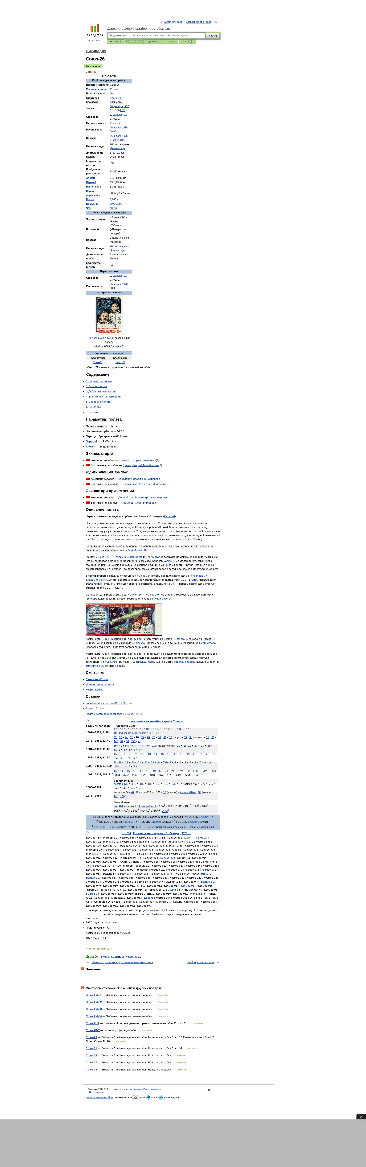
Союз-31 (91, 1048)
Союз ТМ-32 (94, 1002)
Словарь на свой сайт (198, 22)
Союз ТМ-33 (94, 1009)
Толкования (133, 41)
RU (215, 22)
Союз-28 (91, 1037)
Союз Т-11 (92, 1023)
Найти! (213, 35)
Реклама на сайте (152, 1089)
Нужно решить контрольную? (121, 956)
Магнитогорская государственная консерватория (122, 962)
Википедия (115, 41)
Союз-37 (91, 1062)
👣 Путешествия (97, 1092)
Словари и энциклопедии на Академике (138, 29)
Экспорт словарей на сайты (99, 1097)
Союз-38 (91, 1069)
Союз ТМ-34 (94, 1016)
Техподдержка (135, 1089)
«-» (106, 703)
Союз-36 (91, 1055)
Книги (169, 41)
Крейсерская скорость (200, 962)
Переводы (152, 41)
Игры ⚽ (187, 41)
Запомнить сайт (173, 22)
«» (97, 679)
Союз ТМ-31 (94, 994)
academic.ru (94, 40)
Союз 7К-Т (93, 1030)
